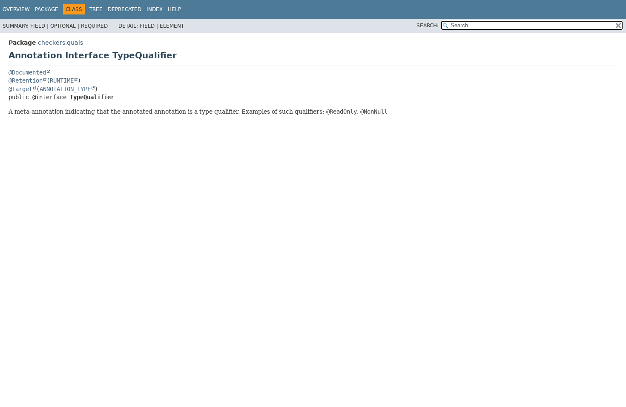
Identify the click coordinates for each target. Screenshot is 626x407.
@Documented (27, 72)
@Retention (26, 80)
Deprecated (124, 9)
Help (174, 9)
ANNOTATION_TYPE (65, 89)
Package (46, 9)
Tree (96, 9)
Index (154, 9)
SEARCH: (427, 26)
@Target (20, 89)
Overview (16, 9)
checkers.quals (60, 42)
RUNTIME (62, 80)
